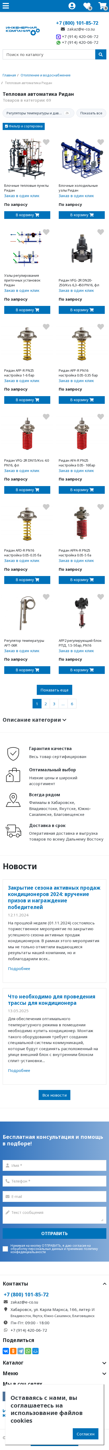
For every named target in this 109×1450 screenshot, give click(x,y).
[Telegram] (20, 1351)
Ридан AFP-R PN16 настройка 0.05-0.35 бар (78, 373)
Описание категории (32, 719)
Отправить (54, 1233)
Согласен (85, 1433)
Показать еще (54, 689)
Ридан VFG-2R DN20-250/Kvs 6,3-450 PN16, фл (79, 282)
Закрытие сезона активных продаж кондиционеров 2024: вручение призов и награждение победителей (54, 897)
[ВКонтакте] (6, 1351)
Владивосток (21, 1316)
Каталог (13, 1363)
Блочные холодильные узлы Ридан (78, 188)
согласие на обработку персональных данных (51, 1247)
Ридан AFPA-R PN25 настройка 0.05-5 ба (75, 552)
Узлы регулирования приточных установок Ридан (22, 280)
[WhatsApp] (28, 1351)
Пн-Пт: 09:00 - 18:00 (30, 1322)
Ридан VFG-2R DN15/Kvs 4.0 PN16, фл (26, 463)
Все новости (54, 1095)
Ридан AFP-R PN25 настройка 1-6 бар (19, 373)
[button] (24, 126)
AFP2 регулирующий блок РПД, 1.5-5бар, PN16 (80, 643)
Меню (10, 1373)
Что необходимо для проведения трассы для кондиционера (51, 999)
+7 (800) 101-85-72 (77, 23)
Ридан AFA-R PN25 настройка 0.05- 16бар (77, 463)
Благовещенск (83, 1316)
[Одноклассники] (13, 1351)
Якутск (37, 1316)
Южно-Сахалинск (57, 1316)
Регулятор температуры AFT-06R (24, 643)
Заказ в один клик (21, 195)
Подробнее (19, 968)
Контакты (15, 1283)
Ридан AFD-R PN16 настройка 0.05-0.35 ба (22, 552)
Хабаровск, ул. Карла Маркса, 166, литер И (53, 1309)
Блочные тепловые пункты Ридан (26, 188)
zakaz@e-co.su (80, 29)
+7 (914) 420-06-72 (79, 36)
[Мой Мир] (35, 1351)
